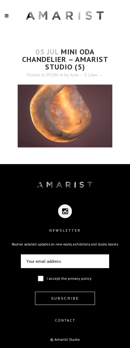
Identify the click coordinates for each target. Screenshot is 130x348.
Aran (74, 75)
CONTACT (65, 320)
